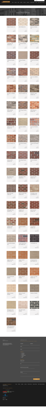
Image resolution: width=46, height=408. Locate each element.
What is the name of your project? (24, 367)
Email (21, 346)
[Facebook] (5, 399)
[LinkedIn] (6, 399)
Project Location (22, 360)
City (20, 363)
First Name (21, 343)
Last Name (31, 343)
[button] (15, 2)
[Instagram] (3, 399)
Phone (21, 349)
